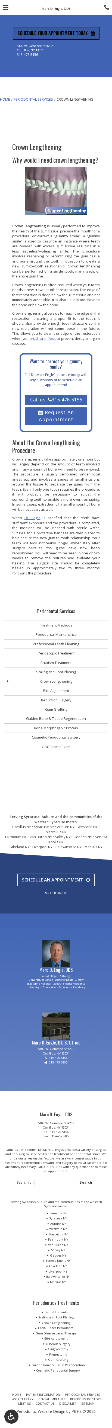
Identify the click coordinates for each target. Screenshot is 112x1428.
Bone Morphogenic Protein (56, 728)
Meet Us (24, 1403)
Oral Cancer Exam (56, 746)
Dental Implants (56, 1312)
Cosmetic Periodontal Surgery (56, 737)
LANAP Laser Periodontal (56, 1328)
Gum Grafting (56, 709)
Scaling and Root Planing (56, 671)
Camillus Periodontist (20, 1150)
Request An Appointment (56, 416)
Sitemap (87, 1403)
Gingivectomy (58, 1349)
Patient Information (43, 1394)
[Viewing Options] (11, 1416)
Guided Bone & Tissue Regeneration (56, 718)
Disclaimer (67, 1403)
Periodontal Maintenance (56, 634)
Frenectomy (58, 1354)
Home (5, 99)
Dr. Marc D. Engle (50, 1150)
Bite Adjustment (56, 690)
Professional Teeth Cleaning (56, 643)
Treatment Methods (56, 625)
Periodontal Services (33, 99)
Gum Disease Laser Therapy (56, 1333)
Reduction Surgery (56, 700)
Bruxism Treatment (56, 662)
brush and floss (43, 338)
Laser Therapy (22, 1399)
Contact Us (45, 1403)
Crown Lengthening (56, 681)
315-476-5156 (27, 54)
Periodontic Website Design (41, 1411)
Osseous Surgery (58, 1344)
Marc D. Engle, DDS (56, 969)
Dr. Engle (32, 517)
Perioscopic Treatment (56, 653)
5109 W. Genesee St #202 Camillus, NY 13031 (56, 1125)
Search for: (25, 1182)
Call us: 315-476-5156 (56, 399)
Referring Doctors (85, 1399)
